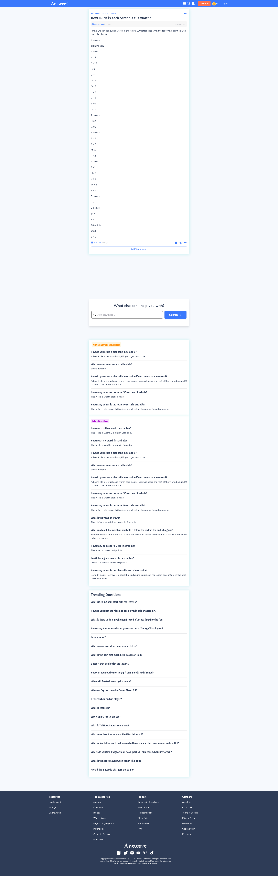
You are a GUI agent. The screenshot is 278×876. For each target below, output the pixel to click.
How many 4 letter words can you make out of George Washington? (127, 628)
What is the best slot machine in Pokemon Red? (116, 655)
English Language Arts (103, 823)
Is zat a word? (98, 637)
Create (203, 3)
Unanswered (55, 812)
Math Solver (143, 823)
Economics (98, 839)
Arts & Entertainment (99, 13)
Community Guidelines (148, 802)
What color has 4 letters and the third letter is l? (117, 734)
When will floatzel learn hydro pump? (111, 681)
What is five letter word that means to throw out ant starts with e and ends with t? (135, 743)
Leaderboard (55, 802)
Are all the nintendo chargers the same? (112, 769)
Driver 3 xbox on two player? (106, 699)
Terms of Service (190, 812)
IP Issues (186, 834)
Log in (225, 3)
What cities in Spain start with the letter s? (114, 602)
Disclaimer (187, 823)
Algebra (97, 802)
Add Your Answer (139, 249)
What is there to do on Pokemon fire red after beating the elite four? (127, 619)
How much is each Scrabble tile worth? (121, 18)
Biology (96, 812)
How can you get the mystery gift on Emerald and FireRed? (122, 672)
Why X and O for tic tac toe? (105, 716)
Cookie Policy (188, 829)
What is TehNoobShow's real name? (110, 725)
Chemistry (98, 807)
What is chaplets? (100, 708)
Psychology (98, 829)
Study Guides (144, 818)
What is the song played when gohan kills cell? (116, 760)
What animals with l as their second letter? (114, 646)
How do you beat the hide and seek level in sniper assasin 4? (123, 610)
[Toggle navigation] (184, 3)
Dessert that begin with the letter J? (110, 663)
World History (99, 818)
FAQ (140, 829)
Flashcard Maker (145, 812)
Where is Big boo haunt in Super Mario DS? (114, 690)
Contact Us (187, 807)
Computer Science (101, 834)
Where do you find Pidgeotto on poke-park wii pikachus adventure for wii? (131, 752)
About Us (186, 802)
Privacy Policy (188, 818)
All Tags (52, 807)
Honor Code (143, 807)
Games (113, 13)
